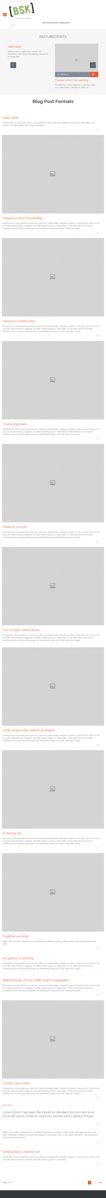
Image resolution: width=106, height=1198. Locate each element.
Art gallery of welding (18, 958)
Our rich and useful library (21, 630)
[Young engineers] (53, 380)
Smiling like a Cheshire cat (21, 1152)
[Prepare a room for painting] (53, 174)
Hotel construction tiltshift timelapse (29, 730)
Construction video (16, 1083)
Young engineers (15, 424)
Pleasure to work (15, 527)
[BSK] (22, 10)
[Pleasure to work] (53, 483)
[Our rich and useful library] (53, 586)
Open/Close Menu (5, 14)
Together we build (16, 936)
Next (100, 1182)
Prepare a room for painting (71, 80)
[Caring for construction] (53, 277)
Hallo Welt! (14, 46)
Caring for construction (19, 321)
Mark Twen (7, 1105)
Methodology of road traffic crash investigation (36, 980)
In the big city (12, 833)
